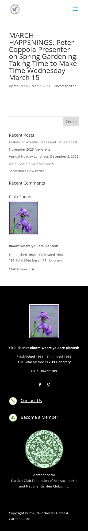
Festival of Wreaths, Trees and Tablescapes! (43, 142)
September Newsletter (26, 171)
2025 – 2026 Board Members (31, 163)
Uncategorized (65, 86)
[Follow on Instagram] (48, 385)
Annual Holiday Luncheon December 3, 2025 (43, 156)
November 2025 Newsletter (30, 149)
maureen (21, 86)
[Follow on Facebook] (40, 385)
